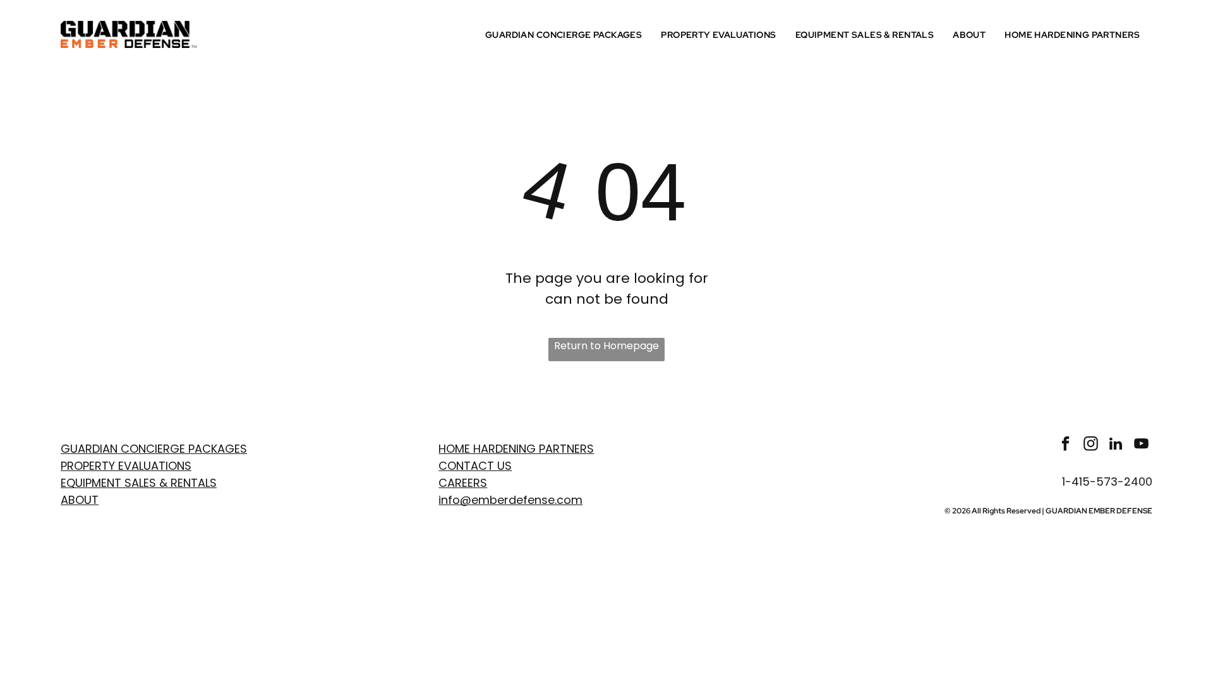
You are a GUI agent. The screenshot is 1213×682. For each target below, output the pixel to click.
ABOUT (80, 500)
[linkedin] (1116, 445)
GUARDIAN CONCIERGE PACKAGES (154, 449)
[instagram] (1091, 445)
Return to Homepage (606, 345)
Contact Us (475, 466)
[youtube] (1141, 445)
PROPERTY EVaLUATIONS (126, 466)
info (449, 500)
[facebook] (1065, 445)
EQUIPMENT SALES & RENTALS (139, 483)
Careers (462, 483)
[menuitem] (567, 35)
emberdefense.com (526, 500)
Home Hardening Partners (516, 449)
